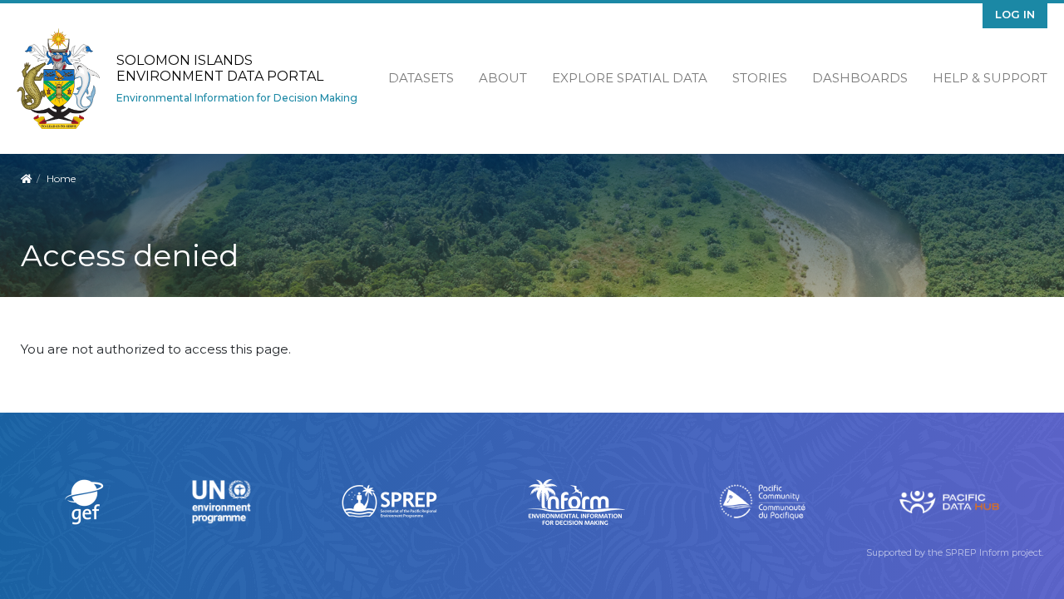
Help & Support (990, 78)
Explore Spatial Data (629, 78)
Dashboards (860, 78)
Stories (759, 78)
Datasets (421, 78)
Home (61, 178)
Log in (1015, 14)
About (503, 78)
